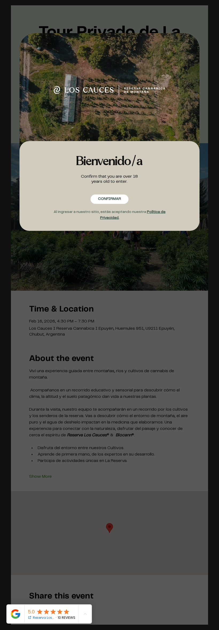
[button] (109, 199)
